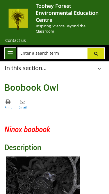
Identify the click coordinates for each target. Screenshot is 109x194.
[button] (96, 53)
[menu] (10, 53)
